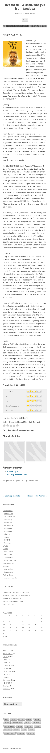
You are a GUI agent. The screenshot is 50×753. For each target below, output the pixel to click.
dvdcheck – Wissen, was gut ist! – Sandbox (25, 6)
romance (7, 729)
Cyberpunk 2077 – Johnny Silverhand (16, 592)
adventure (36, 722)
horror (37, 726)
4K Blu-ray (6, 651)
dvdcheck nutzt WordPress (12, 749)
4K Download (9, 525)
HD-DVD (7, 540)
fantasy (20, 726)
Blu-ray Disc (8, 514)
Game (5, 677)
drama (13, 719)
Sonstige (6, 686)
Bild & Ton (8, 554)
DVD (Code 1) (9, 531)
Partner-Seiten (8, 575)
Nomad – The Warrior (37, 496)
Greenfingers (12, 472)
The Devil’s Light (8, 604)
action (29, 719)
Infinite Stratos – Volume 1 (12, 598)
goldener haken (9, 733)
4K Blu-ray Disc (9, 516)
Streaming (8, 519)
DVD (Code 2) (9, 528)
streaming (31, 733)
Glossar (5, 549)
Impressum (8, 572)
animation (29, 726)
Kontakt (6, 566)
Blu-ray (5, 657)
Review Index (7, 511)
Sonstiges (7, 543)
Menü (25, 20)
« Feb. (5, 636)
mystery (16, 729)
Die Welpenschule (11, 496)
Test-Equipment (8, 563)
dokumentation (17, 722)
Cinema (7, 534)
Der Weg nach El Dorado (17, 474)
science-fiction (9, 726)
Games (6, 537)
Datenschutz (8, 569)
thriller (7, 722)
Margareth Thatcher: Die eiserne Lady (16, 595)
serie (24, 729)
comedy (31, 480)
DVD (22, 480)
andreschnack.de (10, 578)
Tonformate (8, 557)
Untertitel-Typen (10, 560)
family (31, 729)
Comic (5, 662)
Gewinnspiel (7, 680)
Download (8, 522)
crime (27, 722)
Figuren (5, 546)
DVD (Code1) (7, 671)
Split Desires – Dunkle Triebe (13, 601)
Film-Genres (8, 551)
